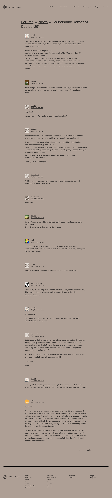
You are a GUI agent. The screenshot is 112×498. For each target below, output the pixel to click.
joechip (34, 129)
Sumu (27, 484)
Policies (49, 488)
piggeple (34, 334)
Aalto (27, 476)
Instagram (72, 476)
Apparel (27, 488)
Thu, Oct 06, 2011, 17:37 (37, 381)
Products (50, 7)
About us (76, 7)
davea (33, 216)
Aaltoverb (28, 478)
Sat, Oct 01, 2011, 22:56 (37, 177)
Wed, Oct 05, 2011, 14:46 (37, 310)
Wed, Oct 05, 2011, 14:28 (37, 285)
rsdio (33, 400)
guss (33, 264)
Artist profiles (51, 478)
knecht (33, 82)
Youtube (71, 478)
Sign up (105, 7)
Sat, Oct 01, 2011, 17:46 (37, 108)
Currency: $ (86, 7)
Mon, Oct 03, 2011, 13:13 (37, 242)
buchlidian (35, 197)
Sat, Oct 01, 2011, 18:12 (37, 131)
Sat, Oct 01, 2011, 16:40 (37, 83)
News (43, 22)
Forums (27, 22)
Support (49, 486)
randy (33, 35)
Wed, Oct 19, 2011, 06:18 (37, 402)
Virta (26, 482)
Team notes (51, 482)
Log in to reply (85, 450)
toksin (33, 106)
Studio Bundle (30, 486)
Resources (63, 7)
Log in (97, 7)
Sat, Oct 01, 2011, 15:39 (37, 37)
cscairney (35, 175)
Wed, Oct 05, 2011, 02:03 (37, 266)
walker (33, 240)
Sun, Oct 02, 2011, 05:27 (37, 199)
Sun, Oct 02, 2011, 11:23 (37, 218)
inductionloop (36, 284)
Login (92, 476)
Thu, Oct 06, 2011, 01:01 (37, 336)
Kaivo (27, 480)
